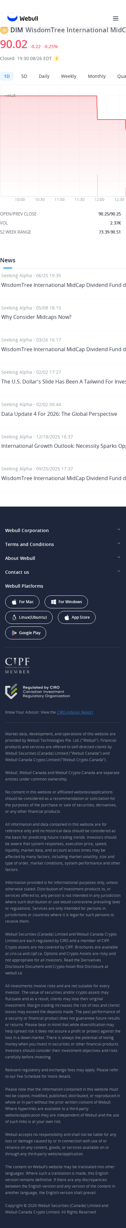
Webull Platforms (24, 586)
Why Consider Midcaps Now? (36, 316)
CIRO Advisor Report (75, 712)
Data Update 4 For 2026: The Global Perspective (59, 413)
